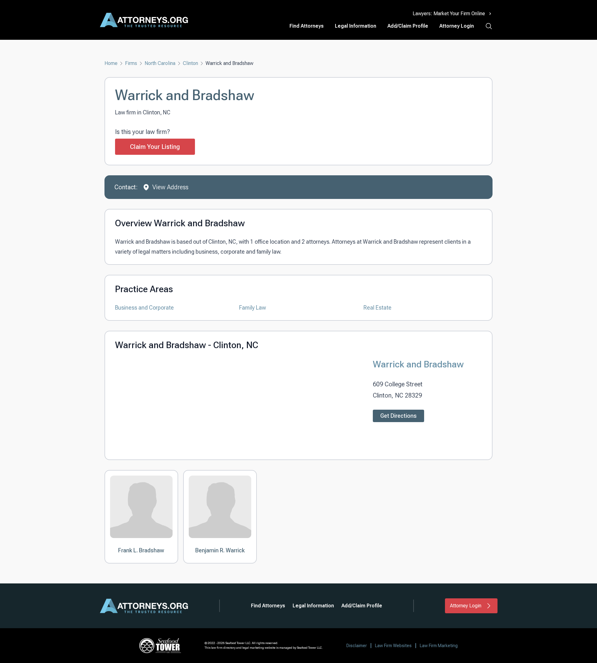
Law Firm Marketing (439, 645)
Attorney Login (456, 26)
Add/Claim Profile (407, 26)
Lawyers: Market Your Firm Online (449, 13)
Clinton (190, 63)
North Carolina (160, 63)
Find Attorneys (306, 26)
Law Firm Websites (393, 645)
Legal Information (355, 26)
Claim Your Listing (155, 146)
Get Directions (398, 415)
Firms (131, 63)
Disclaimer (356, 645)
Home (111, 63)
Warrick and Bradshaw (418, 364)
